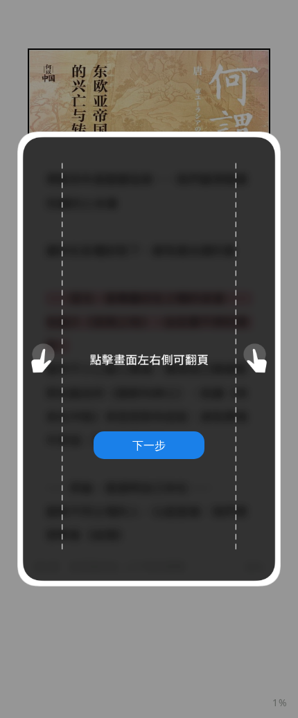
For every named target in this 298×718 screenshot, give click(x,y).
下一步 (149, 445)
